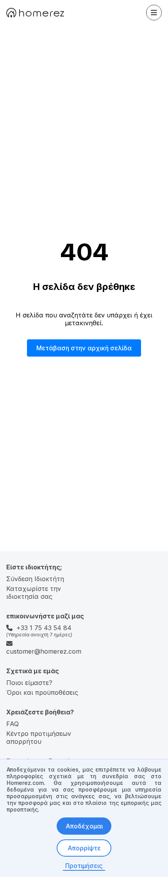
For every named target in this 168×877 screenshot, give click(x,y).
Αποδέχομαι (84, 826)
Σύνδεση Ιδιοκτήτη (35, 579)
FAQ (12, 724)
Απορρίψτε (84, 848)
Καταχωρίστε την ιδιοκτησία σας (33, 592)
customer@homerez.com (43, 651)
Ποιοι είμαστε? (29, 683)
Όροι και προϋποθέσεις (42, 692)
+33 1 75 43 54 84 (43, 628)
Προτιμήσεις (84, 866)
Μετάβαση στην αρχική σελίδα (84, 348)
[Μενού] (154, 12)
